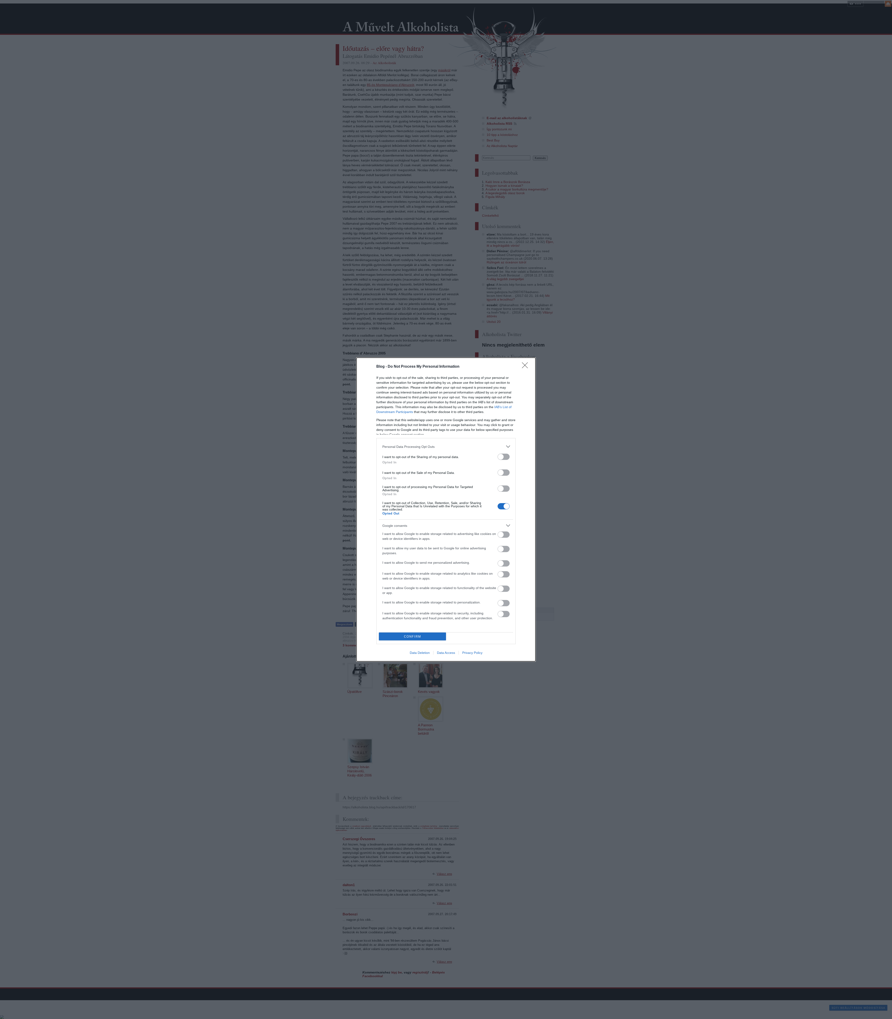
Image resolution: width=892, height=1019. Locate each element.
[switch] (504, 457)
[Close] (526, 366)
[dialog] (446, 509)
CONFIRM (412, 636)
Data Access (446, 653)
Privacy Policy (472, 653)
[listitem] (446, 446)
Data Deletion (420, 653)
